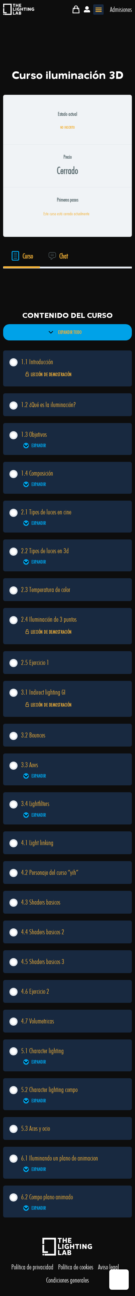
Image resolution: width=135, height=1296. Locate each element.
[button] (98, 9)
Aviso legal (108, 1267)
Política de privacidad (32, 1267)
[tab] (21, 256)
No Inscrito (67, 127)
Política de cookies (75, 1267)
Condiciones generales (67, 1280)
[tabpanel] (67, 282)
